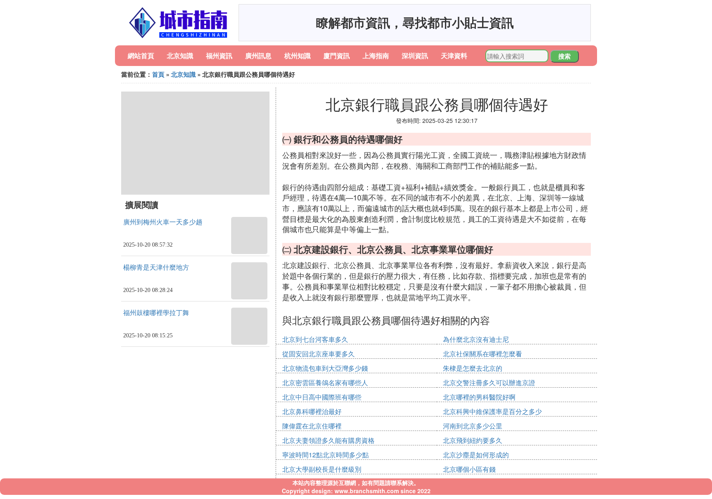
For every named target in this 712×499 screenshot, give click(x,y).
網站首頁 (141, 55)
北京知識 (180, 55)
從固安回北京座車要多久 (318, 353)
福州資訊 (219, 55)
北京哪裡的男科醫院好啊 (479, 397)
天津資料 (454, 55)
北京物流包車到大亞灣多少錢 (325, 368)
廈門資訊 (336, 55)
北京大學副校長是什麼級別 (321, 469)
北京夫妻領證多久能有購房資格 (328, 440)
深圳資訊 (415, 55)
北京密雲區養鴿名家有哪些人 (325, 382)
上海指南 (376, 55)
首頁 (158, 74)
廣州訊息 (258, 55)
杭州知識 (297, 55)
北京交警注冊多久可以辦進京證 (489, 382)
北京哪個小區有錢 (469, 469)
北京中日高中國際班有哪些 (321, 397)
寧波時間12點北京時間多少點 (325, 454)
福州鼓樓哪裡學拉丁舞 (156, 312)
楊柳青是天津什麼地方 (156, 267)
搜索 (564, 56)
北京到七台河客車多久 (315, 339)
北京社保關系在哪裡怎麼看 (482, 353)
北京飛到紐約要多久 (472, 440)
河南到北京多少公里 (472, 426)
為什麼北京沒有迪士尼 (476, 339)
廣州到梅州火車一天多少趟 (162, 222)
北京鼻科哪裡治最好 (312, 411)
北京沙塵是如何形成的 (476, 454)
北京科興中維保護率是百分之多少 (492, 411)
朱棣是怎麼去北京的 (472, 368)
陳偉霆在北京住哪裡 (312, 426)
